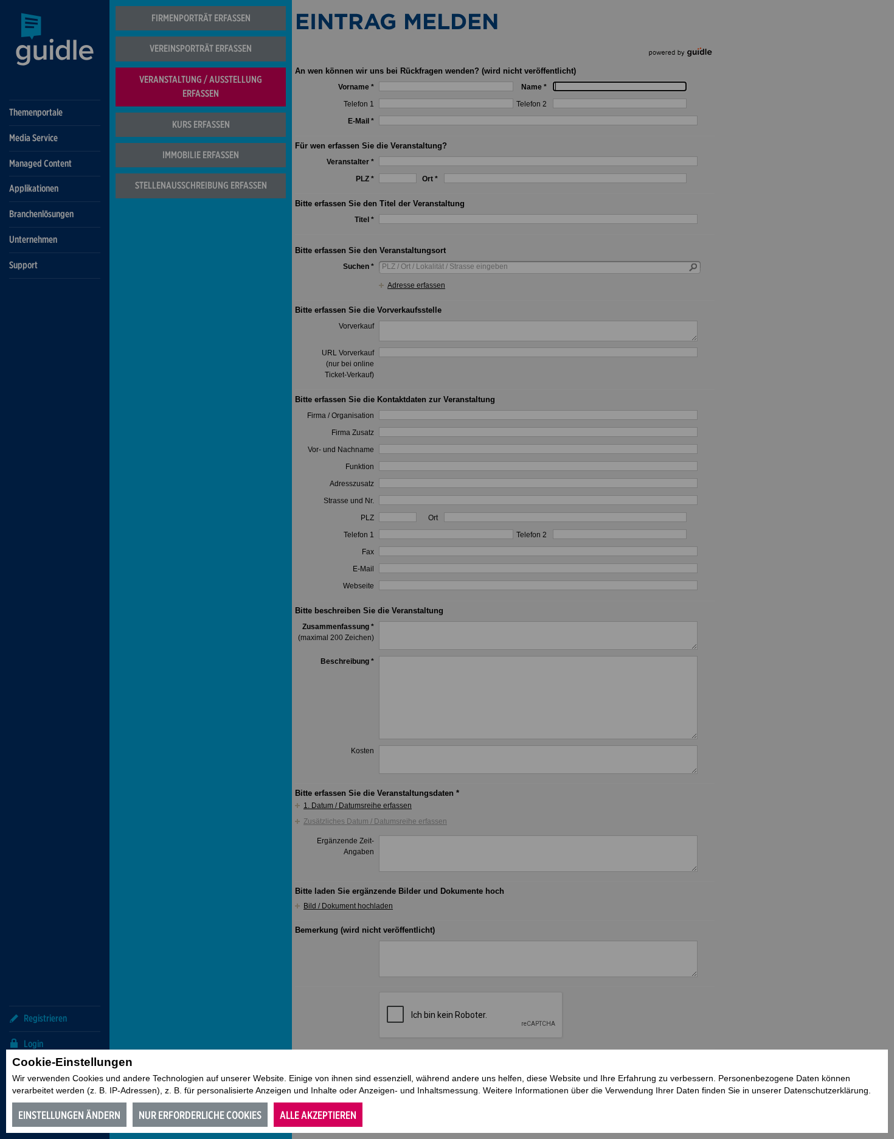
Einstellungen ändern (69, 1115)
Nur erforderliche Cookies (200, 1115)
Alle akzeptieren (318, 1115)
